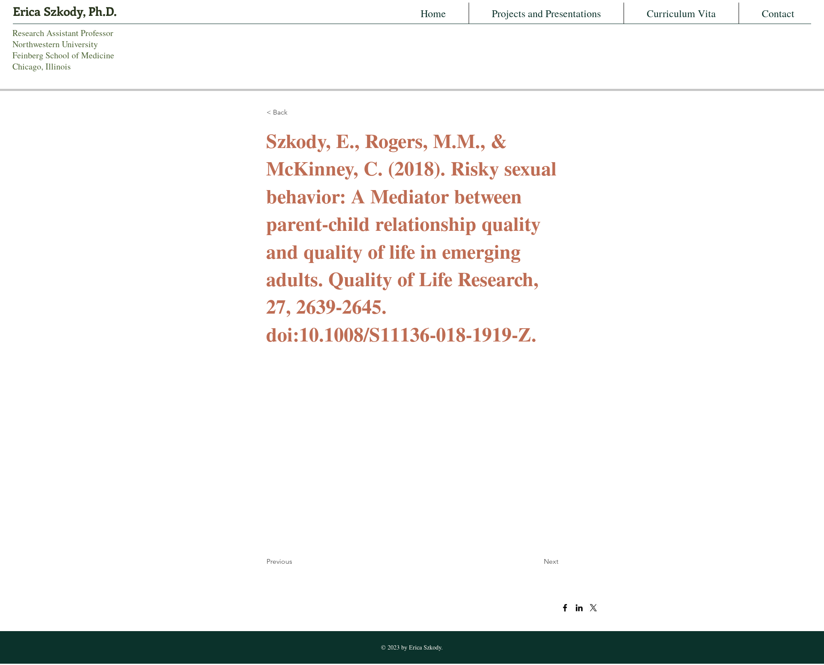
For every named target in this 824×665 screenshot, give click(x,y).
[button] (295, 112)
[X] (593, 608)
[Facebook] (565, 608)
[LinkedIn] (579, 608)
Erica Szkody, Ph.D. (65, 11)
